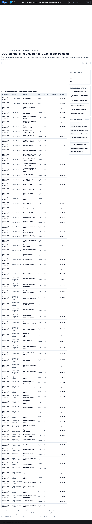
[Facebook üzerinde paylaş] (84, 63)
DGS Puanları (5, 63)
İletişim (80, 522)
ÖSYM (45, 516)
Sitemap (85, 522)
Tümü (59, 2)
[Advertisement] (46, 15)
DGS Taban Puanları (11, 50)
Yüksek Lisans (53, 2)
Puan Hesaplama (43, 2)
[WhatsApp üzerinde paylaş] (86, 63)
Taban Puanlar (33, 2)
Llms (89, 522)
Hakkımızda (74, 522)
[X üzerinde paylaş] (81, 63)
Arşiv (69, 522)
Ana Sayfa (25, 2)
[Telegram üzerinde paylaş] (89, 63)
